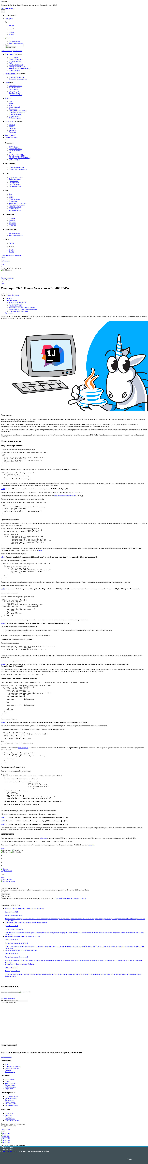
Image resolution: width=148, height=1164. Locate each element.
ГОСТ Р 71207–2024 (16, 65)
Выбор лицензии (15, 87)
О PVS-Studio (13, 57)
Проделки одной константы (18, 311)
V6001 (3, 557)
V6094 (3, 664)
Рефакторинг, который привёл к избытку (23, 309)
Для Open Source (14, 93)
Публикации (5, 261)
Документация (10, 74)
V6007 (3, 817)
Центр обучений (14, 107)
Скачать (7, 1081)
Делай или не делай (15, 306)
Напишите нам (10, 1119)
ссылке (91, 845)
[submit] (10, 47)
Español (11, 32)
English (11, 25)
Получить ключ (6, 1057)
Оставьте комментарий (9, 1002)
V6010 (3, 623)
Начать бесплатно (11, 137)
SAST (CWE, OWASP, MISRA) (19, 68)
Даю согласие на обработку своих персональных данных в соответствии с (44, 898)
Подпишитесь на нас (12, 1120)
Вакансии (12, 128)
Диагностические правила (18, 79)
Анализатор (9, 54)
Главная (3, 257)
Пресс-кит (12, 132)
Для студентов (14, 91)
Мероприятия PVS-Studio (17, 111)
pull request (43, 838)
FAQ (10, 63)
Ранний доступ (10, 1072)
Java (2, 264)
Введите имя (5, 1000)
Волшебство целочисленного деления (22, 307)
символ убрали (23, 748)
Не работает (9, 1089)
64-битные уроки (15, 118)
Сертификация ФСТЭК (17, 67)
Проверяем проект (11, 300)
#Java (2, 283)
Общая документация (16, 77)
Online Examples (14, 70)
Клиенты (12, 126)
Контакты (12, 130)
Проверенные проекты (17, 112)
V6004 (3, 722)
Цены (7, 82)
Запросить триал (10, 1083)
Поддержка (9, 18)
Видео (11, 103)
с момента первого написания (64, 495)
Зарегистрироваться (7, 8)
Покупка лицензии (15, 86)
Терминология (14, 116)
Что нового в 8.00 (15, 61)
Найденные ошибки (12, 1068)
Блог (6, 98)
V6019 (3, 489)
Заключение (9, 313)
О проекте (8, 298)
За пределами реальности (17, 302)
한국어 (11, 34)
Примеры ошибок (15, 114)
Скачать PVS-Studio (15, 59)
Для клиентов (13, 89)
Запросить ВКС (10, 135)
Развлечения (13, 109)
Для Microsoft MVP (15, 95)
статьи (40, 550)
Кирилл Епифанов (7, 278)
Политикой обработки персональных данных (70, 898)
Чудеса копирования (16, 304)
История (12, 125)
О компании (9, 121)
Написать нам (5, 1129)
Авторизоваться (14, 41)
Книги (11, 105)
